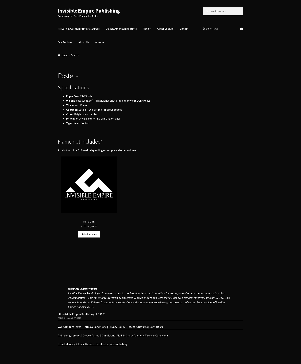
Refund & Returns (137, 326)
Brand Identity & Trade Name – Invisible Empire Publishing (93, 344)
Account (100, 42)
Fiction (147, 28)
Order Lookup (165, 28)
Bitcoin (184, 28)
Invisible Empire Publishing (89, 10)
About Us (83, 42)
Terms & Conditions (95, 326)
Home (65, 55)
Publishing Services (69, 335)
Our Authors (65, 42)
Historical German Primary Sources (79, 28)
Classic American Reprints (121, 28)
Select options (89, 234)
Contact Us (156, 326)
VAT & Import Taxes (69, 326)
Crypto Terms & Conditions (99, 335)
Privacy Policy (117, 326)
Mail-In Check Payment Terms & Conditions (142, 335)
